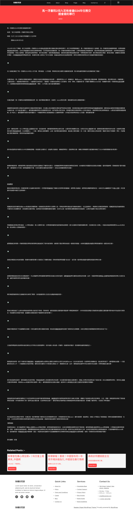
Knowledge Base (82, 486)
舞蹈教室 (97, 108)
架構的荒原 (17, 3)
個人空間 (29, 129)
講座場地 (32, 84)
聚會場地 (50, 188)
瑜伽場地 (17, 131)
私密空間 (45, 48)
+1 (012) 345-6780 (104, 499)
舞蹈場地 (10, 50)
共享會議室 (71, 431)
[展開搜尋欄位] (105, 3)
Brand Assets (81, 498)
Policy (56, 489)
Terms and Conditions (61, 492)
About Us (57, 486)
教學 (87, 243)
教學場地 (57, 53)
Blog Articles (81, 495)
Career (57, 495)
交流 (85, 206)
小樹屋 (90, 129)
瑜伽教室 (10, 184)
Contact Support (82, 489)
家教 (26, 50)
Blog (56, 498)
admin (60, 19)
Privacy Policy (81, 492)
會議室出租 (23, 431)
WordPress (114, 507)
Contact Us (58, 501)
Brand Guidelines (82, 501)
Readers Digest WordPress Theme (85, 507)
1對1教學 (23, 110)
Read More (12, 469)
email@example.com (105, 496)
